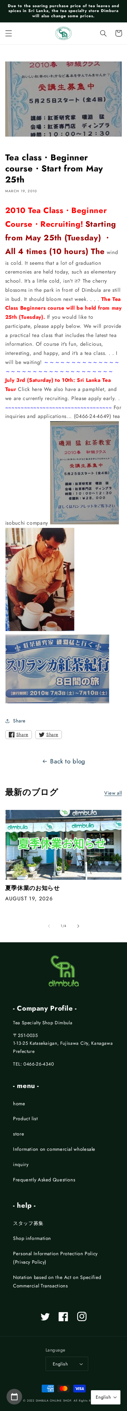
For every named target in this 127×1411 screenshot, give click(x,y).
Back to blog (67, 761)
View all (113, 793)
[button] (8, 33)
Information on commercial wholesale (54, 1149)
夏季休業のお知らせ (32, 888)
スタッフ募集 (28, 1223)
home (19, 1103)
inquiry (20, 1164)
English (60, 1364)
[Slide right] (78, 926)
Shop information (32, 1238)
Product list (25, 1118)
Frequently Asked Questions (44, 1179)
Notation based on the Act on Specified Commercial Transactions (57, 1281)
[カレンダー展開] (14, 1396)
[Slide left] (49, 926)
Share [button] (19, 720)
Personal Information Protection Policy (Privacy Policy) (55, 1258)
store (18, 1133)
